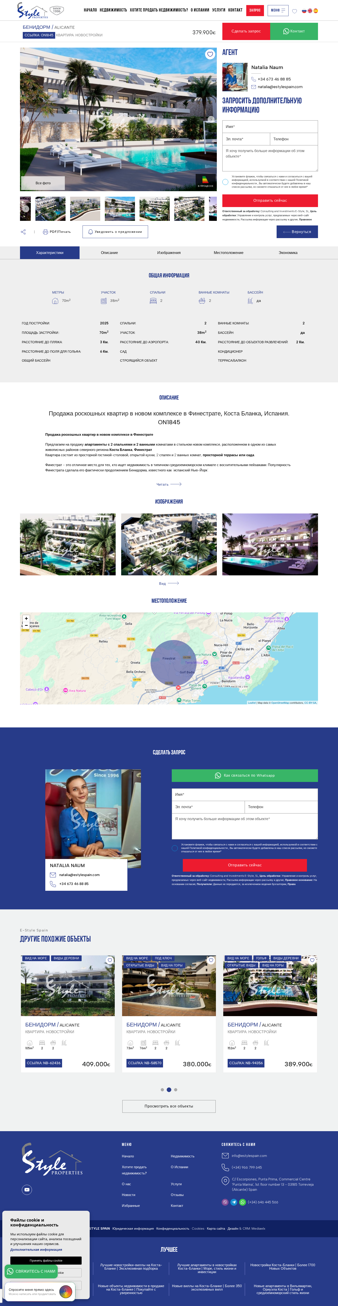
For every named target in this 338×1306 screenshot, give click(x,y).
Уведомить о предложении (118, 232)
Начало (90, 10)
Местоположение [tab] (228, 253)
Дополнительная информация (36, 1249)
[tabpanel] (68, 1014)
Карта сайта (216, 1229)
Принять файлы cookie (46, 1260)
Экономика (288, 253)
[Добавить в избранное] (210, 54)
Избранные (131, 1206)
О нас (126, 1184)
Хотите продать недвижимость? (159, 10)
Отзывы (177, 1195)
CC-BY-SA (310, 702)
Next (212, 119)
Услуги (219, 10)
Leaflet (252, 702)
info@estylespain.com (249, 1156)
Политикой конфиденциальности (208, 848)
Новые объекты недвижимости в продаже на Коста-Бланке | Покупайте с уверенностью (131, 1289)
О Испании (200, 10)
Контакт (235, 10)
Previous (24, 119)
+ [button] (26, 618)
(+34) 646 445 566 (263, 1202)
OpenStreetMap (280, 702)
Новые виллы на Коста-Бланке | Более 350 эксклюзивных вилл (207, 1287)
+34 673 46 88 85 (274, 79)
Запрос (255, 10)
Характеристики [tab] (49, 253)
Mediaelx (258, 1229)
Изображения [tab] (169, 253)
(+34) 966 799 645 (247, 1167)
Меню (275, 10)
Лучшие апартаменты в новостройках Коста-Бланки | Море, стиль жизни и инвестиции (207, 1268)
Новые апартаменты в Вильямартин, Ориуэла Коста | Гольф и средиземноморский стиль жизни (283, 1289)
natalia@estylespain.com (280, 86)
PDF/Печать (60, 232)
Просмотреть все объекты (169, 1106)
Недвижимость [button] (113, 10)
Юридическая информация (133, 1229)
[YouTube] (27, 1190)
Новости (128, 1195)
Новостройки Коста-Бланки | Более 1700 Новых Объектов (282, 1266)
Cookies (198, 1229)
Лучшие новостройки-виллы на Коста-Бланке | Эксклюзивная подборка (131, 1266)
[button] (23, 231)
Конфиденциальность (172, 1229)
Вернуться (301, 232)
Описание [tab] (109, 253)
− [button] (26, 625)
